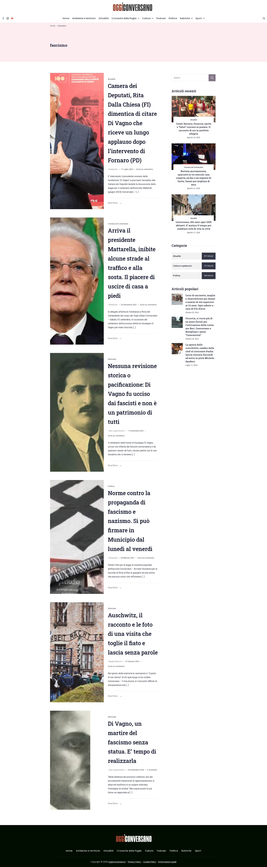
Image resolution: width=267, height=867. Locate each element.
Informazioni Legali (167, 861)
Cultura (146, 18)
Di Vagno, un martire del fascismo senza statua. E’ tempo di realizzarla (132, 742)
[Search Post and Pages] (264, 18)
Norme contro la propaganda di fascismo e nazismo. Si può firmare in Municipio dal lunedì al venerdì (130, 520)
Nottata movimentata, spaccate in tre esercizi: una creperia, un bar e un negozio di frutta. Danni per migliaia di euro (193, 178)
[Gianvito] (77, 141)
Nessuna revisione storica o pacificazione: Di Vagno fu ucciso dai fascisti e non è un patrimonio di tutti (132, 393)
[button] (5, 861)
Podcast (161, 18)
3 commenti (152, 770)
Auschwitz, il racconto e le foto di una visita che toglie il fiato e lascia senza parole (133, 633)
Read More (113, 203)
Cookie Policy (149, 861)
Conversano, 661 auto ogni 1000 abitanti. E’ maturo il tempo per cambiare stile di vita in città (194, 225)
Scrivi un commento (144, 169)
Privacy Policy (134, 861)
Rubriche (185, 18)
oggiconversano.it (117, 861)
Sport (199, 18)
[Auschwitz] (77, 652)
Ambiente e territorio (84, 18)
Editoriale (112, 359)
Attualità (104, 18)
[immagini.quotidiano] (77, 537)
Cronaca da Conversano (118, 224)
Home (66, 18)
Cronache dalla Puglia (124, 18)
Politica (173, 18)
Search (212, 77)
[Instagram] (8, 18)
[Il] (77, 281)
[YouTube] (12, 18)
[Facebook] (3, 18)
